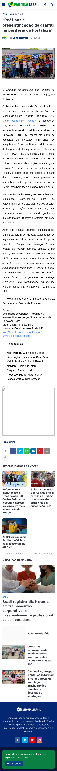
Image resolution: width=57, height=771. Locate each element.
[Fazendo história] (13, 633)
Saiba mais (23, 757)
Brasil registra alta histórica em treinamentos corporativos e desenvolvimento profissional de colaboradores (27, 610)
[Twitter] (20, 451)
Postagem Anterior (13, 554)
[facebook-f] (17, 740)
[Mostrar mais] (5, 457)
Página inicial (9, 14)
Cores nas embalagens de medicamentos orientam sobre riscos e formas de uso (39, 655)
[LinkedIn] (33, 451)
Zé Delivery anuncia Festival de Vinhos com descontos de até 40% (14, 541)
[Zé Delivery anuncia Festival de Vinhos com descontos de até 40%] (14, 526)
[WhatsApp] (27, 451)
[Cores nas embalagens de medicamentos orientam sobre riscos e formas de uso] (13, 652)
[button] (3, 4)
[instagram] (39, 740)
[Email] (47, 451)
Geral (20, 14)
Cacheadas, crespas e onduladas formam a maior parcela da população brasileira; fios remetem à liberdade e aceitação (40, 684)
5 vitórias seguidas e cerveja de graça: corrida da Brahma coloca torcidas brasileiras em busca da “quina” (42, 498)
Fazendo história (38, 633)
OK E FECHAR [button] (14, 763)
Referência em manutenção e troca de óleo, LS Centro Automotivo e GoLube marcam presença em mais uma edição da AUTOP (14, 501)
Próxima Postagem (43, 554)
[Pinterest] (40, 451)
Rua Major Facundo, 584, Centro (21, 332)
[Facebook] (13, 451)
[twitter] (25, 740)
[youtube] (32, 740)
